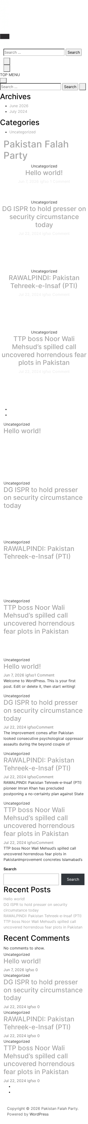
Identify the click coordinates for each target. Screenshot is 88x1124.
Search (10, 869)
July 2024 (18, 111)
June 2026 (18, 105)
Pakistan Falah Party (36, 149)
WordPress (39, 1114)
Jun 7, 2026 (29, 181)
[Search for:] (34, 52)
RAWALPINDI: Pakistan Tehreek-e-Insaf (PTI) (44, 282)
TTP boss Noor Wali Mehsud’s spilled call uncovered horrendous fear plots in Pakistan (44, 351)
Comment (61, 233)
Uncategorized (22, 132)
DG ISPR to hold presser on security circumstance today (44, 216)
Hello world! (44, 173)
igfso (45, 181)
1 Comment (60, 181)
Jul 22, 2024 (30, 233)
